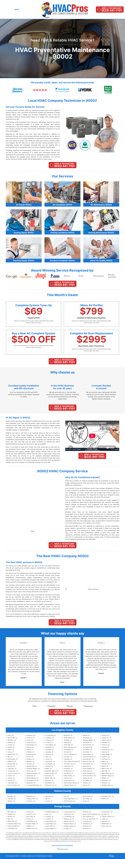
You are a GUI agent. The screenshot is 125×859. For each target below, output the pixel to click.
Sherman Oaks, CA (88, 761)
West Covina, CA (107, 768)
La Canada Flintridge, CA (33, 785)
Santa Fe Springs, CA (89, 756)
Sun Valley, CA (87, 780)
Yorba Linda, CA (106, 826)
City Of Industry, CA (14, 785)
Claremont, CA (30, 735)
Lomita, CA (48, 759)
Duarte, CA (29, 749)
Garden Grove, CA (31, 828)
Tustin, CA (105, 819)
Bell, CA (10, 756)
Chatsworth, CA (12, 783)
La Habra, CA (49, 816)
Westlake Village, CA (108, 775)
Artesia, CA (11, 747)
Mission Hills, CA (50, 778)
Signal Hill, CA (87, 766)
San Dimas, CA (87, 742)
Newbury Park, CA (32, 798)
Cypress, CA (30, 812)
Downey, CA (30, 747)
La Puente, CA (49, 740)
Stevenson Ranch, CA (89, 775)
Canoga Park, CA (13, 771)
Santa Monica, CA (88, 759)
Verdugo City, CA (107, 764)
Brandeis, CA (11, 796)
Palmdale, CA (68, 759)
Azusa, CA (11, 752)
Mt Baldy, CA (68, 740)
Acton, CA (11, 735)
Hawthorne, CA (30, 775)
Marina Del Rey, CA (51, 773)
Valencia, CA (105, 752)
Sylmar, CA (86, 785)
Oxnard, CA (48, 801)
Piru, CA (66, 796)
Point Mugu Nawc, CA (70, 798)
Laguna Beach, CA (50, 823)
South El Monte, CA (88, 768)
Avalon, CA (11, 749)
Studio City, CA (87, 778)
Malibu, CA (48, 768)
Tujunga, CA (105, 747)
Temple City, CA (106, 737)
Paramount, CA (68, 766)
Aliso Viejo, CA (12, 812)
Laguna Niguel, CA (50, 828)
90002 (33, 531)
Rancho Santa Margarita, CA (91, 814)
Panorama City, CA (69, 764)
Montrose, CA (68, 735)
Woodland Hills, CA (107, 785)
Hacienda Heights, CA (33, 768)
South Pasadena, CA (89, 773)
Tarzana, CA (105, 735)
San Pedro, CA (87, 752)
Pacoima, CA (68, 756)
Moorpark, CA (30, 796)
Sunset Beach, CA (107, 812)
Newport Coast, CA (70, 826)
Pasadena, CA (68, 768)
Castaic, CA (11, 778)
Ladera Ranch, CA (50, 821)
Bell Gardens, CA (13, 759)
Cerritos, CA (11, 780)
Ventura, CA (105, 798)
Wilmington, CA (106, 780)
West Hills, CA (106, 771)
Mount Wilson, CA (69, 737)
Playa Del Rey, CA (69, 775)
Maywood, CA (49, 775)
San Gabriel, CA (87, 747)
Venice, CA (105, 761)
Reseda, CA (86, 735)
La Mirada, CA (49, 737)
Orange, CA (67, 828)
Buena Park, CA (12, 821)
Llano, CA (48, 756)
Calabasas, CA (12, 768)
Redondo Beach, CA (70, 785)
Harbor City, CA (31, 771)
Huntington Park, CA (32, 780)
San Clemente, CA (88, 816)
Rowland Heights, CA (89, 740)
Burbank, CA (11, 766)
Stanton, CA (86, 828)
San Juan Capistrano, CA (90, 819)
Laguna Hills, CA (50, 826)
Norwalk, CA (67, 752)
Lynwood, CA (49, 766)
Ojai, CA (47, 798)
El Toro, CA (29, 819)
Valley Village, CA (107, 754)
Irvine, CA (48, 814)
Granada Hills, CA (31, 766)
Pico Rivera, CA (68, 773)
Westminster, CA (106, 823)
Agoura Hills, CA (12, 737)
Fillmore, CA (11, 801)
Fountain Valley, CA (32, 823)
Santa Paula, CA (88, 796)
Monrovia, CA (49, 780)
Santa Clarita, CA (88, 754)
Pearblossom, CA (69, 771)
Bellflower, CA (12, 761)
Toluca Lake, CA (106, 740)
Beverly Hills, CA (12, 764)
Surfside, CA (105, 814)
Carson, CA (11, 775)
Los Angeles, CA (50, 764)
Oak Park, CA (30, 801)
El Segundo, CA (31, 754)
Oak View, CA (49, 796)
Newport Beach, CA (70, 823)
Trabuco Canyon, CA (108, 816)
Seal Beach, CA (87, 823)
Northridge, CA (68, 749)
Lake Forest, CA (68, 814)
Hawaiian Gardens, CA (33, 773)
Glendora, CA (30, 764)
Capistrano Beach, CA (14, 823)
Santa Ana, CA (87, 821)
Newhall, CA (67, 742)
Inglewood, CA (30, 783)
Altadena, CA (11, 742)
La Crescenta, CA (50, 735)
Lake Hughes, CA (50, 745)
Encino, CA (29, 756)
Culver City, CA (31, 742)
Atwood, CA (11, 816)
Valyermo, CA (106, 756)
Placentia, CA (87, 812)
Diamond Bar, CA (31, 745)
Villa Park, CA (106, 821)
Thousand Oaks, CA (108, 796)
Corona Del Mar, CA (13, 826)
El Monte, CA (30, 752)
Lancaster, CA (49, 749)
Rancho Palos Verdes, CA (71, 783)
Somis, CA (86, 801)
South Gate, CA (87, 771)
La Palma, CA (49, 819)
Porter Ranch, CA (69, 780)
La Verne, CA (49, 742)
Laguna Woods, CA (69, 812)
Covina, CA (29, 740)
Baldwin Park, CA (13, 754)
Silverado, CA (87, 826)
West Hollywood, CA (108, 773)
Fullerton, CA (30, 826)
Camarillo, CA (12, 798)
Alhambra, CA (12, 740)
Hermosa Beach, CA (32, 778)
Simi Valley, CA (87, 798)
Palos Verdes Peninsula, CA (72, 761)
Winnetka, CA (106, 783)
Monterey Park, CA (50, 785)
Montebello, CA (49, 783)
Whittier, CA (105, 778)
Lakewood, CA (49, 747)
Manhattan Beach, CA (51, 771)
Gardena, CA (30, 759)
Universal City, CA (107, 749)
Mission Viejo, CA (69, 821)
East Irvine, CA (30, 816)
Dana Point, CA (30, 814)
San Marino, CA (87, 749)
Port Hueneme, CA (69, 801)
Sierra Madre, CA (88, 764)
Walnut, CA (105, 766)
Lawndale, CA (49, 752)
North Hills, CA (68, 745)
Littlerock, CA (49, 754)
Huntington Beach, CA (51, 812)
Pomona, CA (67, 778)
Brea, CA (10, 819)
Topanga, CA (105, 742)
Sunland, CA (86, 783)
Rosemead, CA (87, 737)
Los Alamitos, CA (69, 816)
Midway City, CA (69, 819)
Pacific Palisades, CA (70, 754)
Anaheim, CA (11, 814)
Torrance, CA (105, 745)
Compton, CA (30, 737)
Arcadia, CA (11, 745)
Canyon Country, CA (14, 773)
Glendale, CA (30, 761)
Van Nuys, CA (106, 759)
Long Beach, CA (50, 761)
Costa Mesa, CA (12, 828)
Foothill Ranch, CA (31, 821)
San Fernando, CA (88, 745)
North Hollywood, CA (70, 747)
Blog (111, 856)
